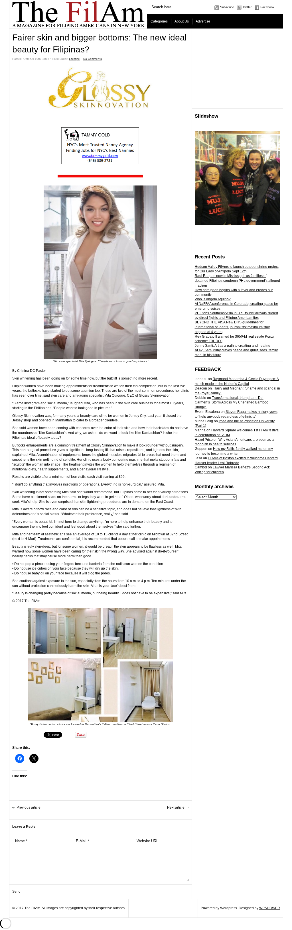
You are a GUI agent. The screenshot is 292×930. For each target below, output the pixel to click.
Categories (159, 21)
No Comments (92, 58)
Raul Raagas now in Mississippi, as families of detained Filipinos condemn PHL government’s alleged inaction (237, 280)
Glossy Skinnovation (155, 395)
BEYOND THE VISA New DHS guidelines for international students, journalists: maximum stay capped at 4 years (232, 327)
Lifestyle (74, 58)
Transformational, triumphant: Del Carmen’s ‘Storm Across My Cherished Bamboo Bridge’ (231, 402)
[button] (100, 176)
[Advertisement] (237, 68)
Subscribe (227, 7)
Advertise (203, 21)
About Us (182, 21)
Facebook (267, 7)
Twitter (247, 7)
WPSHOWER (269, 908)
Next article (175, 807)
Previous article (28, 807)
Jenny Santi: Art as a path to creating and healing (232, 346)
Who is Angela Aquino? (213, 299)
